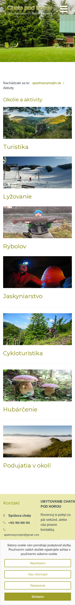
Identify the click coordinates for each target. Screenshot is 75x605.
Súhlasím (38, 596)
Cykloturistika (23, 353)
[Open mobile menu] (64, 9)
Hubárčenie (20, 409)
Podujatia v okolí (27, 465)
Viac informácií (38, 574)
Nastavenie (37, 585)
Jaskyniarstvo (22, 296)
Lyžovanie (17, 196)
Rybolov (14, 246)
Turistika (16, 146)
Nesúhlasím (38, 563)
